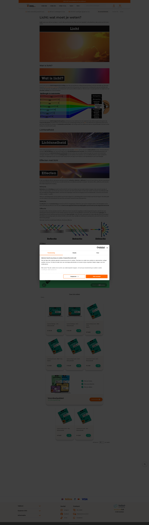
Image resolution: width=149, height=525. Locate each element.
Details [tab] (74, 252)
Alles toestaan (97, 276)
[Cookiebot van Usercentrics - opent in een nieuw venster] (98, 248)
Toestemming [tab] (51, 252)
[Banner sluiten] (107, 247)
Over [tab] (97, 252)
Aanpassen (73, 276)
